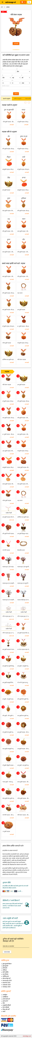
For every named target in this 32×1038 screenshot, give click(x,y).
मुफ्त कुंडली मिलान (6, 964)
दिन (2, 75)
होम (2, 7)
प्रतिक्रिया (4, 997)
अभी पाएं (16, 93)
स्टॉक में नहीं (11, 520)
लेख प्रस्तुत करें (5, 978)
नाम (2, 69)
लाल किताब (4, 974)
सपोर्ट (3, 1011)
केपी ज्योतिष (4, 972)
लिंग (16, 69)
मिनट (12, 80)
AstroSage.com (27, 1036)
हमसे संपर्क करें (5, 999)
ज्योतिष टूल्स (5, 976)
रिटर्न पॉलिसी (5, 1007)
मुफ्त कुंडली (4, 966)
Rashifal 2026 (5, 982)
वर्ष (21, 75)
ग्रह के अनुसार (6, 98)
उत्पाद (7, 7)
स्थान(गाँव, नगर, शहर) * (5, 85)
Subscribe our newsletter (8, 946)
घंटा (2, 80)
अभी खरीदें (16, 43)
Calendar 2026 (5, 984)
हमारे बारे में (4, 1001)
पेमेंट (3, 1003)
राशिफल (4, 970)
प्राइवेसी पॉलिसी (5, 1005)
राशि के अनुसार (17, 98)
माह (12, 75)
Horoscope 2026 (6, 980)
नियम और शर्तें (5, 1009)
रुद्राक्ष (7, 372)
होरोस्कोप (4, 968)
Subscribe (7, 952)
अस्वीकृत (4, 995)
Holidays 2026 (5, 987)
